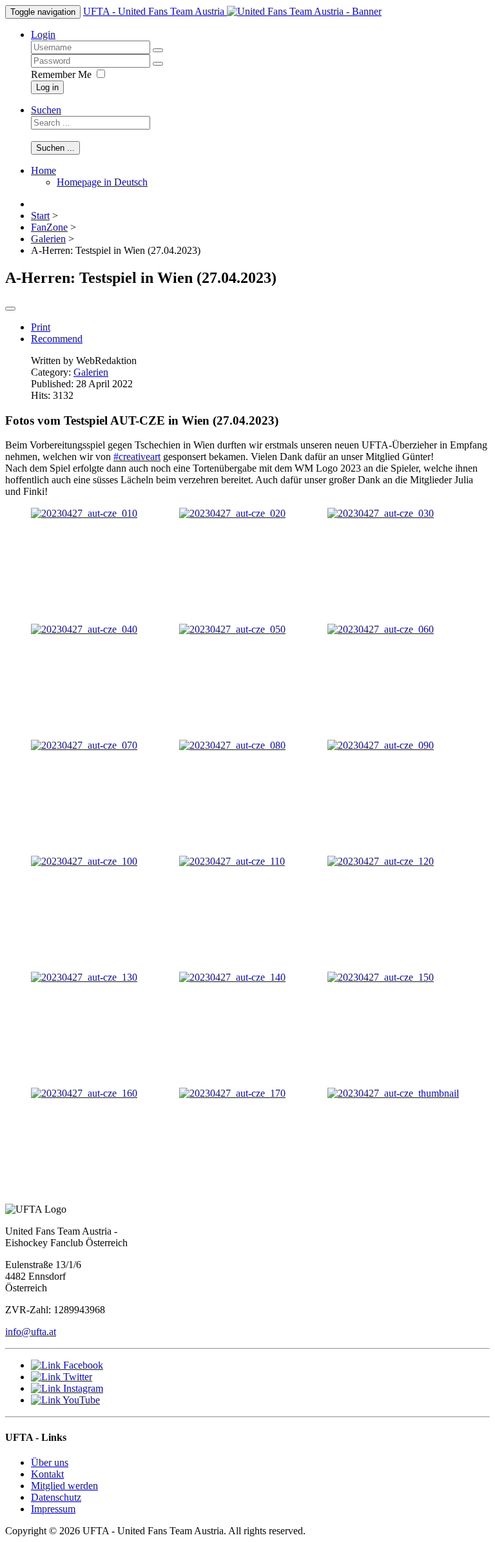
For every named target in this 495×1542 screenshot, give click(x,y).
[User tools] (10, 309)
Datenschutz (56, 1497)
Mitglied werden (64, 1485)
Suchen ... (55, 148)
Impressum (53, 1508)
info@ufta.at (30, 1331)
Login (43, 34)
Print (40, 327)
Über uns (49, 1462)
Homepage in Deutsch (102, 182)
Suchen (46, 109)
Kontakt (47, 1474)
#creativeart (136, 456)
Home (43, 170)
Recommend (56, 338)
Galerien (90, 372)
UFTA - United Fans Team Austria (155, 11)
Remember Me (61, 74)
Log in (47, 87)
